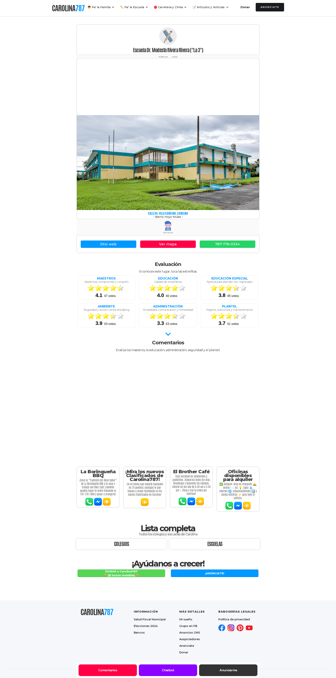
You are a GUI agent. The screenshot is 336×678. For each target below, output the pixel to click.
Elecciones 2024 (146, 626)
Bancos (139, 632)
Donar (245, 7)
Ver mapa (168, 244)
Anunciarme (228, 670)
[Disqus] (168, 406)
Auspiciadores (189, 639)
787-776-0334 (227, 244)
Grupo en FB (188, 626)
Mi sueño (185, 619)
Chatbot (168, 670)
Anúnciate (270, 7)
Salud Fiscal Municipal (150, 619)
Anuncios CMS (189, 632)
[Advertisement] (168, 86)
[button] (101, 7)
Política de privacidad (234, 619)
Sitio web (108, 244)
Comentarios (107, 670)
